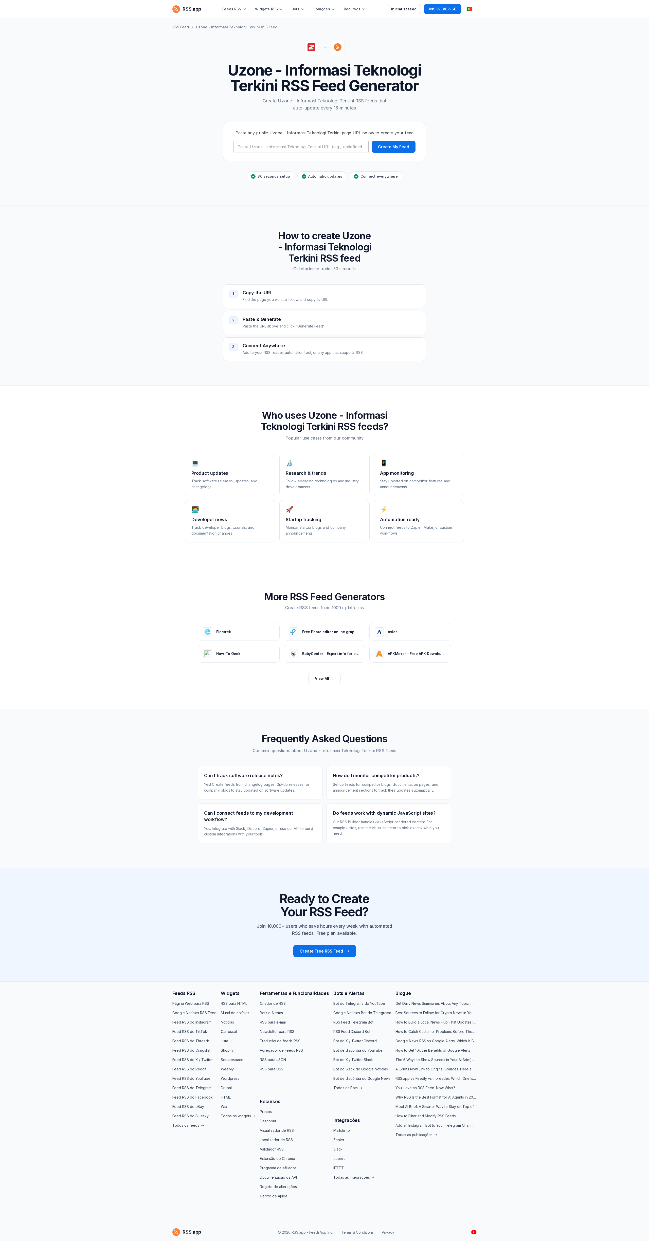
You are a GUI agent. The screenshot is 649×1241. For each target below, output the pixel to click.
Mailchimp (341, 1130)
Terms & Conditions (357, 1232)
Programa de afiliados (278, 1168)
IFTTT (338, 1168)
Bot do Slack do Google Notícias (360, 1069)
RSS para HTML (234, 1003)
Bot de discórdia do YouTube (358, 1050)
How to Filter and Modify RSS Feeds (425, 1116)
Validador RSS (272, 1149)
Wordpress (230, 1078)
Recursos (270, 1101)
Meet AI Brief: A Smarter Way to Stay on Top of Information (436, 1106)
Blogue (403, 993)
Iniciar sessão (403, 9)
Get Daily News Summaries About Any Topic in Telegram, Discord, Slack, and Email (436, 1003)
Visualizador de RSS (277, 1130)
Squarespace (232, 1059)
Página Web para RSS (190, 1003)
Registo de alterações (278, 1186)
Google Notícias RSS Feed (194, 1013)
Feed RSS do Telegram (191, 1088)
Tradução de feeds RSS (280, 1041)
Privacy (388, 1232)
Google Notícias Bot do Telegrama (362, 1013)
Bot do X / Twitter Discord (355, 1041)
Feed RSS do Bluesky (190, 1116)
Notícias (227, 1022)
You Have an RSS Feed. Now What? (425, 1088)
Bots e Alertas (271, 1013)
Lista (224, 1041)
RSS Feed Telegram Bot (353, 1022)
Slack (337, 1149)
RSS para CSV (272, 1069)
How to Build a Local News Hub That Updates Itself (436, 1022)
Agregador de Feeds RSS (281, 1050)
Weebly (227, 1069)
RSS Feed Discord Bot (351, 1031)
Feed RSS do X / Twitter (192, 1059)
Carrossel (229, 1031)
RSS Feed (180, 27)
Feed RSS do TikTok (189, 1031)
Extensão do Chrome (277, 1158)
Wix (224, 1106)
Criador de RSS (273, 1003)
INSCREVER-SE (442, 9)
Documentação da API (278, 1177)
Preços (266, 1111)
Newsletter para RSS (277, 1031)
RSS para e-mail (273, 1022)
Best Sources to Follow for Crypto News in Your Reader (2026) (436, 1013)
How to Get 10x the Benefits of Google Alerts (432, 1050)
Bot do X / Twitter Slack (353, 1059)
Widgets (230, 993)
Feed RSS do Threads (191, 1041)
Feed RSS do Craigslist (191, 1050)
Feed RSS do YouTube (191, 1078)
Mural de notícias (235, 1013)
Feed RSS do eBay (188, 1106)
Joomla (339, 1158)
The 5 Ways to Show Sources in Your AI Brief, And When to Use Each (436, 1059)
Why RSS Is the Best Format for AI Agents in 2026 (436, 1097)
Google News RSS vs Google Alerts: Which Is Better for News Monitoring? (436, 1041)
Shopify (227, 1050)
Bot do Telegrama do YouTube (359, 1003)
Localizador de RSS (276, 1140)
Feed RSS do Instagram (191, 1022)
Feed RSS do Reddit (189, 1069)
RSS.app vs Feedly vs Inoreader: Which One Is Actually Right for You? (436, 1078)
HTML (226, 1097)
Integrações (346, 1120)
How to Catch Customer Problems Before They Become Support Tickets (436, 1031)
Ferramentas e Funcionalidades (294, 993)
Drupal (226, 1088)
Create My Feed (393, 146)
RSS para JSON (273, 1059)
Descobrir (268, 1121)
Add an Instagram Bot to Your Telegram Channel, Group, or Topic (436, 1125)
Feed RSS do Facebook (192, 1097)
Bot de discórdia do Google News (361, 1078)
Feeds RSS (183, 993)
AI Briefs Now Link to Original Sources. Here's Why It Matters (436, 1069)
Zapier (338, 1140)
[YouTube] (474, 1232)
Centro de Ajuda (273, 1196)
